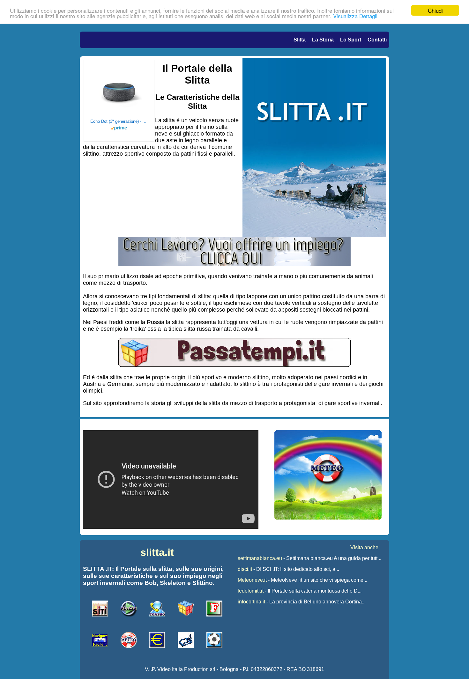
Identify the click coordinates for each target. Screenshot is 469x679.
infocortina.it (251, 601)
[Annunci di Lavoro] (234, 264)
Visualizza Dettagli (355, 16)
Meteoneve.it (252, 580)
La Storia (323, 39)
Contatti (377, 39)
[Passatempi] (234, 365)
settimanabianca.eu (260, 558)
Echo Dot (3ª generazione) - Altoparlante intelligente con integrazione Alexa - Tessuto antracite (119, 121)
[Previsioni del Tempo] (328, 517)
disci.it (245, 569)
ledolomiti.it (251, 591)
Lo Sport (350, 39)
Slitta (300, 39)
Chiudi (435, 10)
